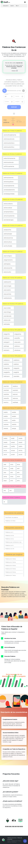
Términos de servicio (11, 66)
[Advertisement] (14, 22)
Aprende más (19, 62)
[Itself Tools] (14, 824)
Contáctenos (13, 842)
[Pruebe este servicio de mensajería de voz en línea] (14, 679)
